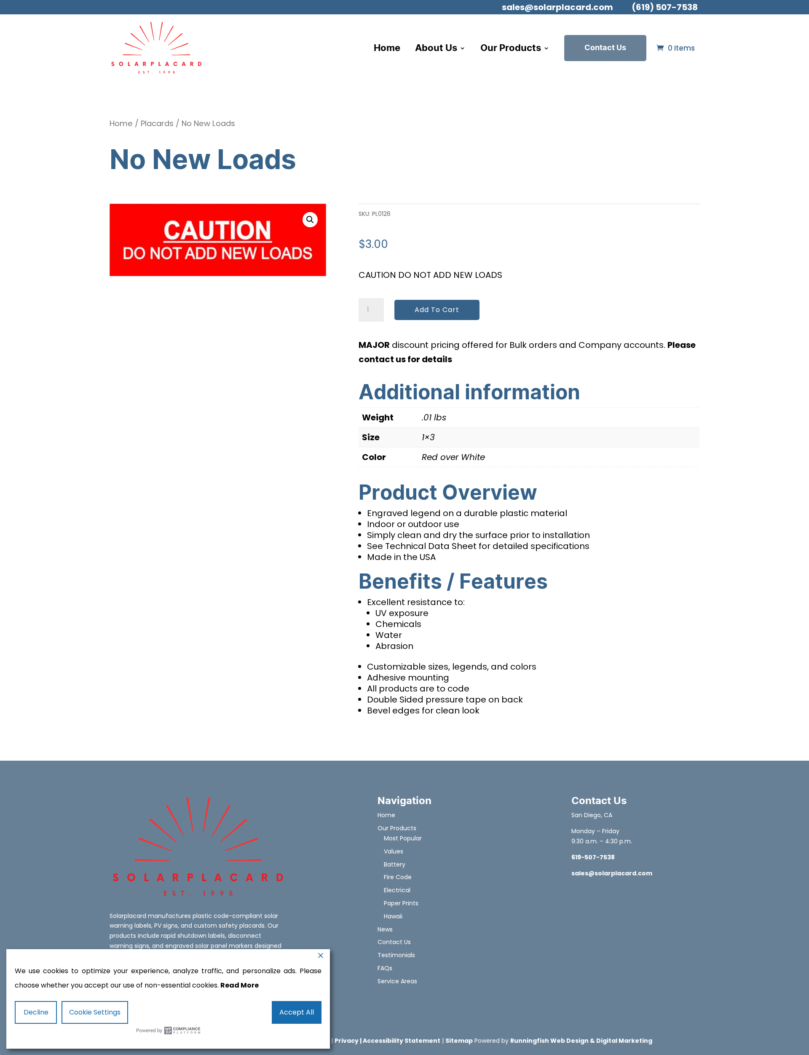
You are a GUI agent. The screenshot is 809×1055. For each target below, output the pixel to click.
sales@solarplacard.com (557, 7)
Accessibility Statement (401, 1040)
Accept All (296, 1012)
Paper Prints (401, 903)
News (385, 929)
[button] (310, 219)
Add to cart (437, 310)
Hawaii (393, 916)
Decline (36, 1012)
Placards (157, 123)
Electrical (397, 890)
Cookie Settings (95, 1012)
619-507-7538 (593, 857)
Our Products (510, 48)
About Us (436, 48)
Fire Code (398, 877)
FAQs (385, 968)
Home (387, 48)
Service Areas (397, 981)
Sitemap (459, 1040)
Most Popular (403, 838)
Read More (239, 985)
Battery (394, 864)
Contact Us (605, 48)
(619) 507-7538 (664, 7)
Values (393, 851)
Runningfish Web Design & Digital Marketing (581, 1040)
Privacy (347, 1040)
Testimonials (396, 955)
